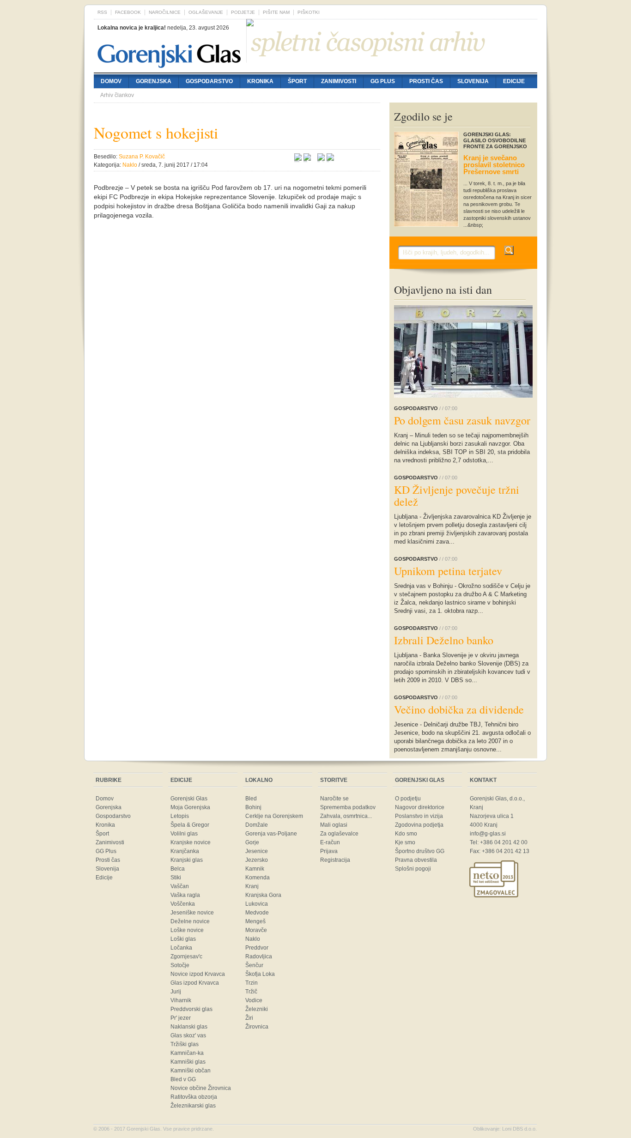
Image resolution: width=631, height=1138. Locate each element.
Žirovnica (256, 1026)
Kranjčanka (184, 851)
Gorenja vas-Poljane (271, 833)
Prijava (329, 851)
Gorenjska (153, 81)
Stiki (175, 877)
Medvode (257, 912)
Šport (297, 81)
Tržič (251, 991)
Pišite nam (276, 12)
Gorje (252, 842)
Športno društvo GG (419, 851)
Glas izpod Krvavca (194, 983)
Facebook (128, 12)
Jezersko (256, 860)
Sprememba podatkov (348, 807)
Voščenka (182, 904)
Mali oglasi (333, 825)
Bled (251, 798)
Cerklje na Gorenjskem (274, 816)
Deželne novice (190, 921)
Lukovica (256, 904)
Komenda (257, 877)
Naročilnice (165, 12)
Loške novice (187, 930)
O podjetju (408, 798)
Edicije (514, 81)
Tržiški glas (184, 1044)
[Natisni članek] (330, 158)
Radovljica (258, 956)
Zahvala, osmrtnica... (346, 816)
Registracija (335, 860)
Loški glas (183, 939)
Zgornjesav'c (186, 956)
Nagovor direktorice (419, 807)
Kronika (260, 81)
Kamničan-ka (187, 1053)
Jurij (175, 991)
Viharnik (180, 1000)
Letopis (179, 816)
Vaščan (179, 886)
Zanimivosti (338, 81)
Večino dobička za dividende (459, 709)
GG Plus (382, 81)
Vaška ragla (185, 895)
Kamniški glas (188, 1062)
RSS (102, 12)
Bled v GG (183, 1079)
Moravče (256, 930)
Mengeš (255, 921)
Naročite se (334, 798)
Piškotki (308, 12)
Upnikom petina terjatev (448, 570)
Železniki (256, 1009)
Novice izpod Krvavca (197, 974)
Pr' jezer (180, 1018)
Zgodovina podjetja (419, 825)
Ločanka (181, 947)
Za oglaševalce (339, 833)
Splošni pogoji (413, 869)
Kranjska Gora (263, 895)
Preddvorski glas (191, 1009)
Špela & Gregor (189, 825)
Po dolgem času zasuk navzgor (462, 420)
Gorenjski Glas (188, 798)
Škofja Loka (260, 974)
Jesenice (256, 851)
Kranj (252, 886)
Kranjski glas (186, 860)
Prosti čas (426, 81)
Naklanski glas (188, 1026)
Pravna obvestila (416, 860)
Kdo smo (406, 833)
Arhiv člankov (117, 95)
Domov (111, 81)
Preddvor (256, 947)
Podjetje (243, 12)
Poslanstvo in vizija (419, 816)
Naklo (252, 939)
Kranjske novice (190, 842)
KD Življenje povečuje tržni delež (456, 495)
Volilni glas (184, 833)
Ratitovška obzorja (193, 1097)
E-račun (330, 842)
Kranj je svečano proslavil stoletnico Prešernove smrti (494, 165)
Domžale (256, 825)
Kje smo (405, 842)
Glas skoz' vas (188, 1035)
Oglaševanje (205, 12)
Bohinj (253, 807)
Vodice (253, 1000)
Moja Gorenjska (190, 807)
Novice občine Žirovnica (200, 1088)
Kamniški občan (190, 1070)
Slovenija (473, 81)
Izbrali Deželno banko (443, 640)
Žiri (249, 1018)
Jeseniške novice (192, 912)
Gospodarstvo (209, 81)
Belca (177, 869)
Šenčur (254, 965)
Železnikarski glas (193, 1105)
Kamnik (254, 869)
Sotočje (179, 965)
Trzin (251, 983)
